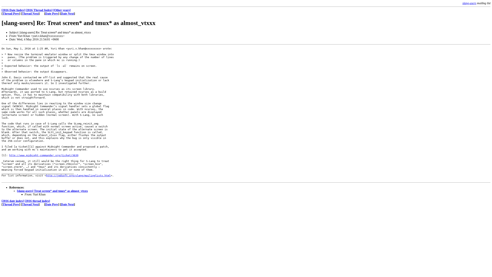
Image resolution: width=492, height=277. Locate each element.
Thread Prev (10, 13)
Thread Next (30, 13)
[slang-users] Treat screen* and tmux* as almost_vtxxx (52, 191)
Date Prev (51, 13)
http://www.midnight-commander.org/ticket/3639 (43, 155)
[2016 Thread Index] (39, 10)
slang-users (469, 3)
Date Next (67, 13)
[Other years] (62, 10)
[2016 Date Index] (13, 10)
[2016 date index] (13, 201)
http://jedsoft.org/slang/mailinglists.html (78, 175)
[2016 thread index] (37, 201)
